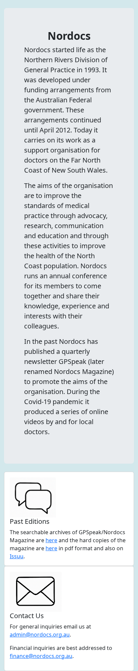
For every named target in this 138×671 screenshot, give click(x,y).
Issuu (16, 556)
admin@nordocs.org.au (40, 634)
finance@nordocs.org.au (41, 656)
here (51, 540)
